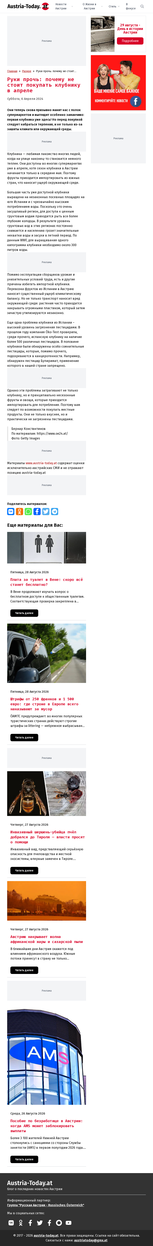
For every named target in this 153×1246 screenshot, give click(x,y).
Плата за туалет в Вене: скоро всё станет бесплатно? (42, 534)
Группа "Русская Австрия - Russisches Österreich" (45, 1205)
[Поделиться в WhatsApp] (28, 511)
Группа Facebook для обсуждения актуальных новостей (116, 60)
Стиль (112, 6)
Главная (12, 71)
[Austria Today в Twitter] (40, 1223)
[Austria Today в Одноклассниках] (21, 1223)
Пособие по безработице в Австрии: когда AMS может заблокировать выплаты (43, 1008)
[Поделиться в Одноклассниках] (19, 511)
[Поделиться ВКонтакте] (10, 511)
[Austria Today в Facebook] (30, 1223)
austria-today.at (46, 1235)
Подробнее (130, 41)
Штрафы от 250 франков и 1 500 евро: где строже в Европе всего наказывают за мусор (41, 628)
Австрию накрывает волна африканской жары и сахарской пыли (46, 885)
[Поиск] (142, 6)
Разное (26, 71)
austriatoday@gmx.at (90, 1240)
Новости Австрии (60, 6)
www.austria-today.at (41, 463)
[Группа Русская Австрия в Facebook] (49, 1223)
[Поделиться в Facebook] (37, 511)
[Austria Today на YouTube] (69, 1223)
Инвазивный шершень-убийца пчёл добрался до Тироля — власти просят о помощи (46, 775)
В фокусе (131, 6)
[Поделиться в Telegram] (54, 511)
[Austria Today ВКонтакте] (11, 1223)
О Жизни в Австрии (89, 6)
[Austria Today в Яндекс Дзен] (59, 1223)
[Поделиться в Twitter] (45, 511)
